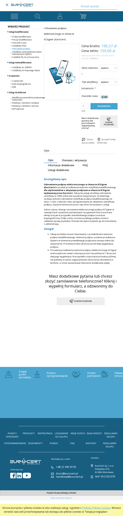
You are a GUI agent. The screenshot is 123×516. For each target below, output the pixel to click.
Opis (50, 160)
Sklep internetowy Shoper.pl (61, 498)
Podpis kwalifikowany (21, 37)
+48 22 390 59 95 (66, 467)
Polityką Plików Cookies (96, 508)
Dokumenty (35, 443)
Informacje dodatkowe (61, 165)
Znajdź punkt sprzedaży (25, 374)
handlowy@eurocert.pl (69, 476)
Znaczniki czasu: (90, 95)
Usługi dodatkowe (17, 92)
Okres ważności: (90, 71)
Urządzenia (14, 75)
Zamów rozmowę (83, 301)
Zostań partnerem (93, 374)
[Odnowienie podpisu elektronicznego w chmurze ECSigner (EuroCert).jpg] (62, 72)
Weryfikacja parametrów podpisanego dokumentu (28, 99)
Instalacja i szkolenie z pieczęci (25, 106)
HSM (14, 87)
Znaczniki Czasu (19, 43)
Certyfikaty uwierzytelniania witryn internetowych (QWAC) (27, 53)
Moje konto (78, 433)
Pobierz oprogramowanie (57, 374)
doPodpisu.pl (18, 109)
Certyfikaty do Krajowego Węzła (26, 70)
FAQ (85, 165)
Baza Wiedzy (94, 433)
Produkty (29, 433)
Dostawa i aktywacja (74, 160)
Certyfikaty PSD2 (19, 46)
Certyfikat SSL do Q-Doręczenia (25, 57)
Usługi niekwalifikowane (20, 62)
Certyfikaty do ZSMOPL (22, 67)
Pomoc (54, 443)
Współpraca (45, 433)
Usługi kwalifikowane (19, 31)
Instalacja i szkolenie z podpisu (25, 103)
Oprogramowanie (15, 443)
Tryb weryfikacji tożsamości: (90, 85)
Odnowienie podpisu (21, 49)
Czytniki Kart (17, 81)
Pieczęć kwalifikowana (22, 40)
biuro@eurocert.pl (67, 473)
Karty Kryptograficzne (21, 84)
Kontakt (91, 443)
